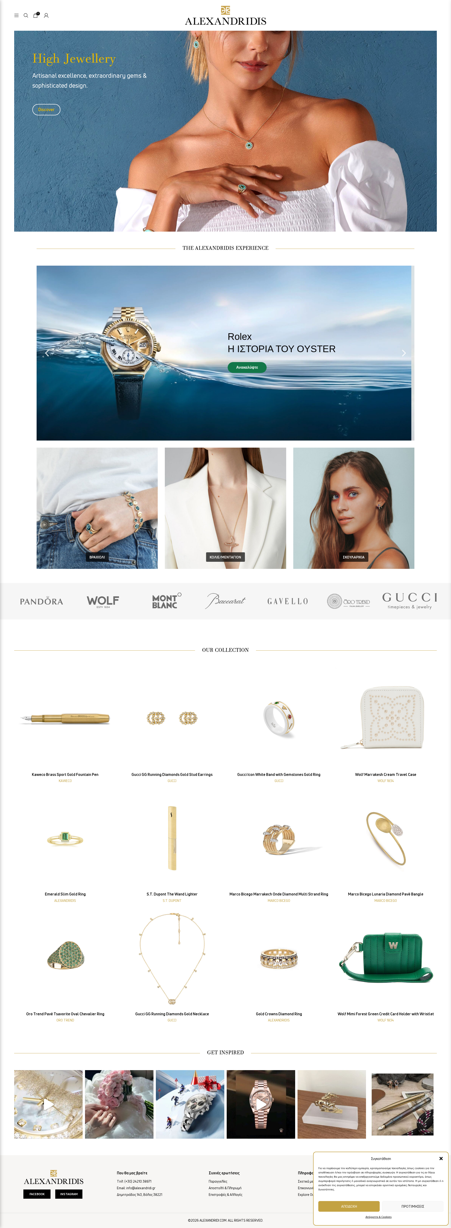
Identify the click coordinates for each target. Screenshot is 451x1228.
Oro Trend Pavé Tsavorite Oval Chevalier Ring (65, 1013)
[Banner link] (41, 601)
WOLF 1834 (386, 780)
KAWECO (65, 780)
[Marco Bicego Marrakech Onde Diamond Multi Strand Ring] (279, 838)
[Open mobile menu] (16, 15)
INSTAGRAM (69, 1194)
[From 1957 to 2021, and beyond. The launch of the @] (48, 1104)
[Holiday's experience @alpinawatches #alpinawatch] (190, 1104)
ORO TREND (65, 1020)
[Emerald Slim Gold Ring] (65, 838)
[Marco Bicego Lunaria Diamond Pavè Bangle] (386, 838)
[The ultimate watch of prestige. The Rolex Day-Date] (261, 1104)
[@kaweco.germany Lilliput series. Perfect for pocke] (402, 1104)
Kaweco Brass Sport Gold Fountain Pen (65, 774)
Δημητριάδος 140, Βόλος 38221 (139, 1194)
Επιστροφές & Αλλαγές (225, 1194)
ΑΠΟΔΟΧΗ (349, 1206)
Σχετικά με (305, 1181)
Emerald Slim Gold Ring (65, 894)
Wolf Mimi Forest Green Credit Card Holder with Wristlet (386, 1013)
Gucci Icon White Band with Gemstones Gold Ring (278, 774)
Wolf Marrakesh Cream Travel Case (385, 774)
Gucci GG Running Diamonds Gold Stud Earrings (172, 774)
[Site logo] (225, 14)
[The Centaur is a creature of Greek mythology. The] (332, 1104)
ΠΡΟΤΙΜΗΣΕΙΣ (412, 1206)
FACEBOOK (37, 1194)
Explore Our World (311, 1194)
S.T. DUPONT (172, 900)
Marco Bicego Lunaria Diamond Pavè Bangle (385, 894)
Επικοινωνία (306, 1188)
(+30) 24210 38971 (137, 1181)
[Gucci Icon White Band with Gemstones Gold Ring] (279, 719)
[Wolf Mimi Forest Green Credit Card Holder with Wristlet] (386, 958)
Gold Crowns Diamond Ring (279, 1013)
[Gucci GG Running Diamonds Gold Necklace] (172, 958)
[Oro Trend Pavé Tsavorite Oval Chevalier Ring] (65, 958)
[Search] (26, 15)
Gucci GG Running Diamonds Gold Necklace (172, 1013)
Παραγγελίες (218, 1181)
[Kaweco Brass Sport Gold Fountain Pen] (65, 719)
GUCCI (172, 780)
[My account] (46, 15)
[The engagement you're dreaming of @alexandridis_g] (119, 1104)
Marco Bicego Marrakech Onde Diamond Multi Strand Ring (279, 894)
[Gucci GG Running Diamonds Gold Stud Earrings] (172, 719)
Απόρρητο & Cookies (379, 1217)
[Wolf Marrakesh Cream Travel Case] (386, 719)
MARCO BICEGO (279, 900)
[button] (441, 1158)
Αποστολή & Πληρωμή (225, 1188)
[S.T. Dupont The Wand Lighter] (172, 838)
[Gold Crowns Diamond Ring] (279, 958)
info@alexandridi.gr (140, 1188)
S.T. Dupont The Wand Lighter (172, 894)
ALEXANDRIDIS (65, 900)
